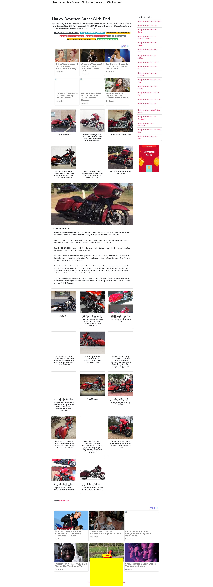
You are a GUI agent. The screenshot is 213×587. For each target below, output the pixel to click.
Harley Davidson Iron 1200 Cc (148, 62)
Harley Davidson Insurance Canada (147, 87)
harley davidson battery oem (107, 39)
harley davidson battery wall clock (118, 33)
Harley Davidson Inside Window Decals (149, 111)
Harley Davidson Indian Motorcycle (146, 124)
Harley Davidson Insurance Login (147, 137)
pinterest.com (64, 501)
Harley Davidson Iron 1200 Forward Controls (147, 37)
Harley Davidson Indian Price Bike (148, 50)
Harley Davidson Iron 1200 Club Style (149, 80)
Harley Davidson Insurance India (149, 21)
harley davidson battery (117, 36)
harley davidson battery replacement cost (81, 39)
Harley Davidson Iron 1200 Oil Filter (148, 94)
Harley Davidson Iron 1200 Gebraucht (147, 117)
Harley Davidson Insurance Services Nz (147, 67)
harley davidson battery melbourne (67, 33)
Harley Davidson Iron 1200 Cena (149, 99)
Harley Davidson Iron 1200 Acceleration (147, 104)
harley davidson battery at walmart (92, 33)
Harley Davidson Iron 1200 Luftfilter (147, 57)
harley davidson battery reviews (96, 36)
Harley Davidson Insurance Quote (147, 30)
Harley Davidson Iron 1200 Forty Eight (149, 130)
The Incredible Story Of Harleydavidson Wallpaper (86, 2)
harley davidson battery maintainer (71, 36)
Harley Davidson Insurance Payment (147, 74)
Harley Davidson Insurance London (147, 44)
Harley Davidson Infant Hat (147, 25)
